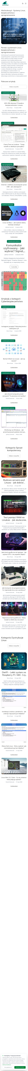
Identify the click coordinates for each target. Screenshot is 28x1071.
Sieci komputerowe (9, 31)
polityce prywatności (6, 1064)
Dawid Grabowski (7, 38)
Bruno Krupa (9, 107)
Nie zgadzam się (8, 1067)
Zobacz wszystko (14, 86)
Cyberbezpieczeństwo (8, 92)
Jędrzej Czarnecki (10, 227)
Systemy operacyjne (7, 123)
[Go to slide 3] (24, 42)
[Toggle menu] (25, 3)
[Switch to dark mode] (22, 3)
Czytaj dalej (14, 267)
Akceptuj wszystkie (20, 1067)
